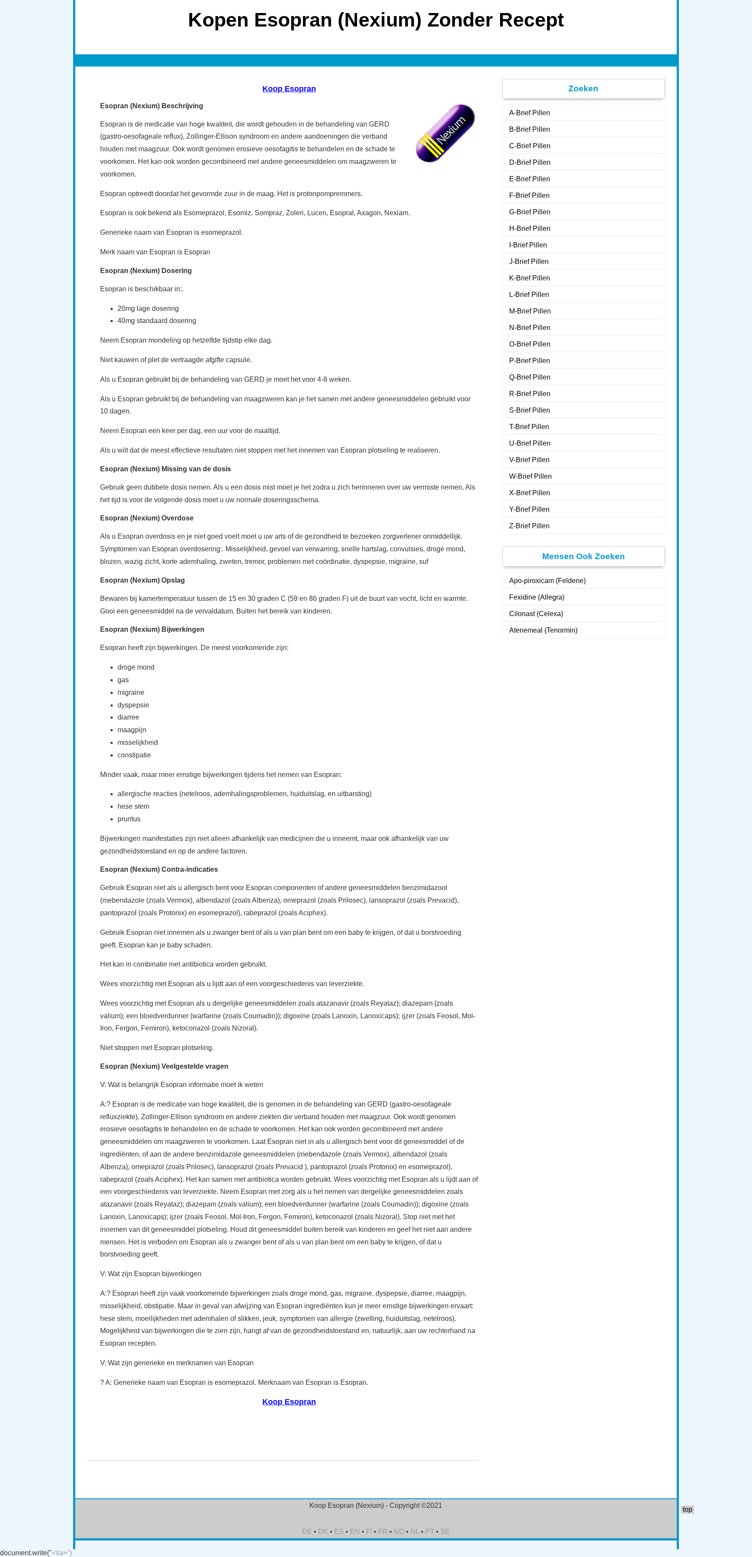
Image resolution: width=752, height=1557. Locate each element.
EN (355, 1531)
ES (339, 1531)
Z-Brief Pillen (529, 526)
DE (307, 1531)
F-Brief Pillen (529, 195)
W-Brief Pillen (530, 476)
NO (399, 1531)
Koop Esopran (289, 88)
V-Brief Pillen (529, 459)
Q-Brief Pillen (530, 377)
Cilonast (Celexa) (536, 613)
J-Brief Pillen (529, 261)
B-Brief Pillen (529, 129)
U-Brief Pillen (530, 443)
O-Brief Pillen (530, 344)
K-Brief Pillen (529, 278)
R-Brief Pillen (530, 393)
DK (323, 1531)
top (687, 1509)
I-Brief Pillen (528, 245)
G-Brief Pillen (530, 212)
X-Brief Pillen (529, 493)
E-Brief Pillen (529, 179)
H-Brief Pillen (530, 228)
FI (369, 1531)
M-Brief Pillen (530, 311)
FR (383, 1531)
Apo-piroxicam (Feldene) (547, 580)
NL (414, 1531)
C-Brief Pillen (530, 146)
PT (429, 1531)
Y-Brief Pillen (529, 509)
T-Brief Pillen (529, 426)
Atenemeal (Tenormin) (543, 630)
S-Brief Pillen (529, 410)
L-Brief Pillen (529, 294)
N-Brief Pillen (530, 327)
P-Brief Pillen (529, 360)
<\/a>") (62, 1553)
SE (445, 1531)
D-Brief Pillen (530, 162)
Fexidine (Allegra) (536, 597)
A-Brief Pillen (529, 113)
